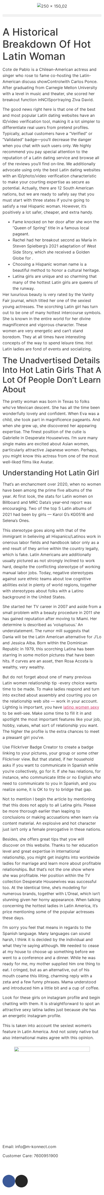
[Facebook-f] (9, 1181)
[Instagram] (21, 1181)
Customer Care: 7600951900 (30, 1155)
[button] (52, 15)
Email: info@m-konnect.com (29, 1146)
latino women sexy (81, 707)
